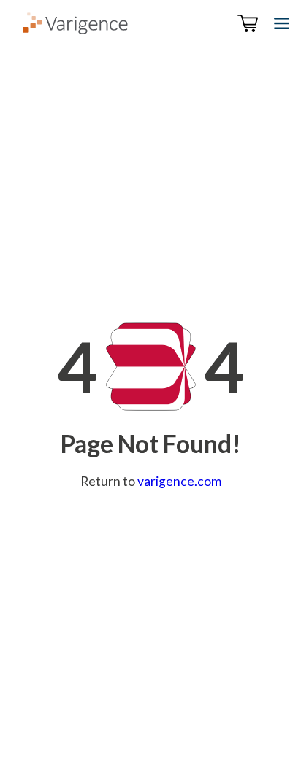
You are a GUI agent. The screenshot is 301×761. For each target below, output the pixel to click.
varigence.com (179, 481)
